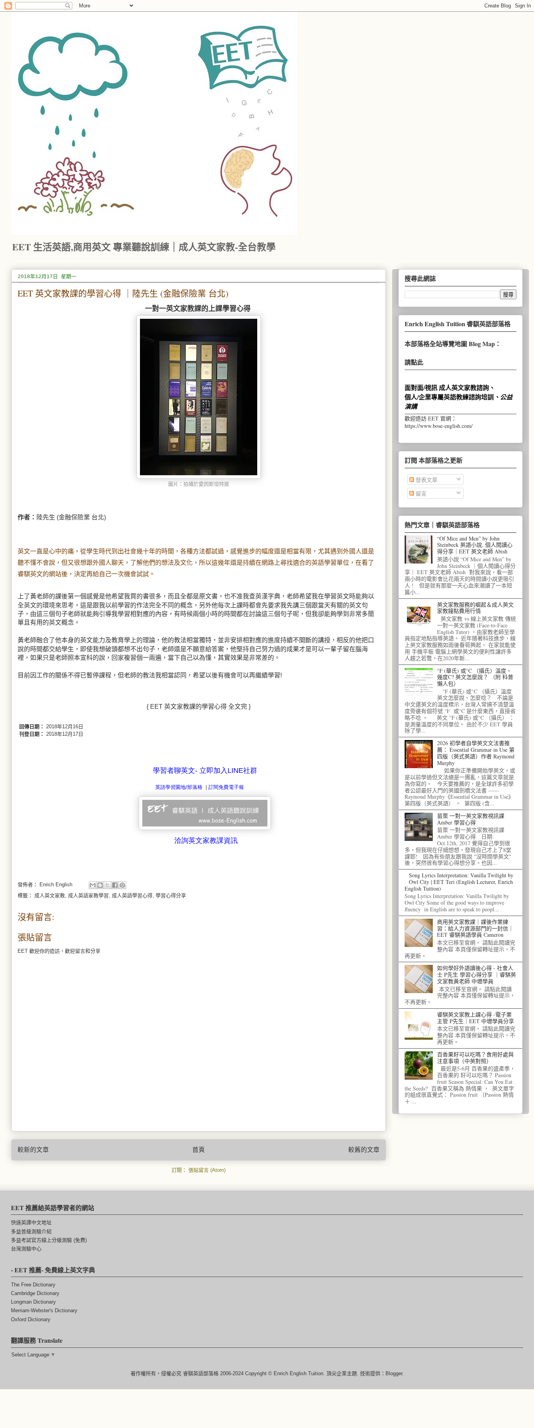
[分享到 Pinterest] (122, 885)
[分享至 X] (107, 885)
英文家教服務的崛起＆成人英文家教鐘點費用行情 (475, 608)
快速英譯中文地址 (31, 1222)
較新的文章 (33, 1149)
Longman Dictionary (33, 1302)
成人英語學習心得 (132, 895)
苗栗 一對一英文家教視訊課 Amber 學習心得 (470, 819)
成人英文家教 (49, 895)
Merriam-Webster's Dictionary (44, 1310)
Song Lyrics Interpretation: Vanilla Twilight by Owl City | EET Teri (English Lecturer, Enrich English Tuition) (459, 881)
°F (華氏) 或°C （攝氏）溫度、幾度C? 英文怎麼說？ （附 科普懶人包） (475, 677)
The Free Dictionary (33, 1285)
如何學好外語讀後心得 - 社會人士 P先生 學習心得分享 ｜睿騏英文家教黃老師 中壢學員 (476, 974)
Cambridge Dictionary (35, 1293)
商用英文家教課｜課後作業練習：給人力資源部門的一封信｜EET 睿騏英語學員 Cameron (475, 928)
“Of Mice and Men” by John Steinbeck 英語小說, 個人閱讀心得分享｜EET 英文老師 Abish (474, 545)
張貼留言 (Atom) (207, 1170)
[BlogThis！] (100, 885)
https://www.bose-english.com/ (439, 425)
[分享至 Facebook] (115, 885)
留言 (420, 493)
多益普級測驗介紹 (31, 1231)
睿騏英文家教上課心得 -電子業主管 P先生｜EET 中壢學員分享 (475, 1018)
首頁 (198, 1149)
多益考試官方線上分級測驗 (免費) (49, 1240)
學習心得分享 (171, 895)
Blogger (393, 1373)
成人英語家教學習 (88, 895)
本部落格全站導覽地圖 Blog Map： (453, 343)
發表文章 (425, 479)
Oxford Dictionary (30, 1319)
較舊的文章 (364, 1149)
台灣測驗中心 (26, 1249)
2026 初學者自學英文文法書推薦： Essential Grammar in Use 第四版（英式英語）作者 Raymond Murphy (475, 752)
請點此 (414, 361)
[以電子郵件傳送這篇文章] (93, 885)
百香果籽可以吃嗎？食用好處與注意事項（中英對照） (475, 1058)
